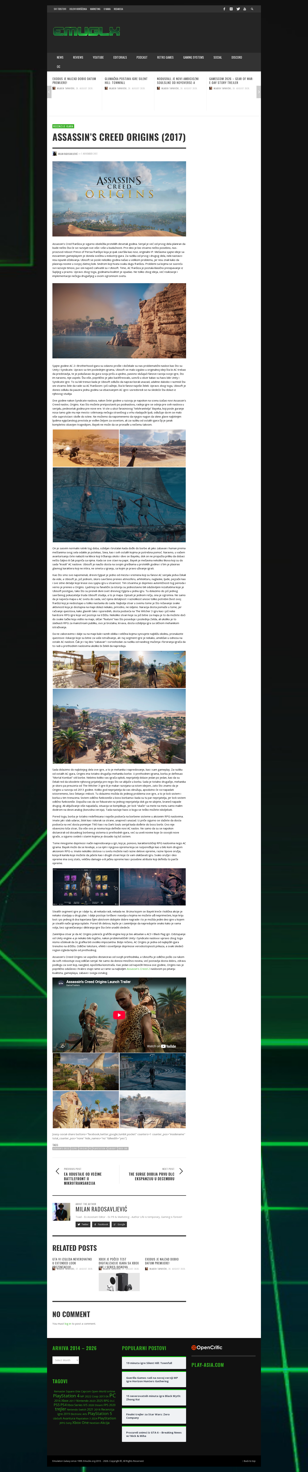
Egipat (74, 1148)
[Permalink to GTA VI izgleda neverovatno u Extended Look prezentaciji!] (232, 101)
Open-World (99, 1391)
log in (68, 1323)
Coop (95, 1396)
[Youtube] (244, 8)
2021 (90, 1409)
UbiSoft (113, 1148)
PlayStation (107, 1418)
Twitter (85, 1224)
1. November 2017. (89, 153)
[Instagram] (231, 8)
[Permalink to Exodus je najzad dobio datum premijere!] (165, 1282)
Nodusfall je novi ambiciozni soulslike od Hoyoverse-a (73, 80)
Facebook (102, 1224)
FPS (106, 1405)
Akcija (105, 1422)
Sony (69, 1423)
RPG (106, 1401)
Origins (83, 1148)
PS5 (57, 1404)
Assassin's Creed (61, 1148)
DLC (112, 1400)
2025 (99, 1401)
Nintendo (82, 1401)
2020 (112, 1405)
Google (121, 1224)
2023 (92, 1400)
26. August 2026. (84, 88)
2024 (94, 1418)
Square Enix (73, 1391)
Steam (99, 1405)
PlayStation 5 (100, 1413)
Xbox (64, 1400)
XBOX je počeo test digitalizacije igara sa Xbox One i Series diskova (119, 1263)
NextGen (94, 1423)
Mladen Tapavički (66, 88)
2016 (57, 1401)
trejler (60, 1409)
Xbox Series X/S (77, 1405)
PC (90, 1148)
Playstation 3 (83, 1418)
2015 (102, 1396)
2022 (88, 1396)
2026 (91, 1405)
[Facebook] (224, 8)
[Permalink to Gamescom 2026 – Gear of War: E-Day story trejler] (128, 101)
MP (82, 1396)
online (111, 1391)
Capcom (86, 1391)
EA (107, 1396)
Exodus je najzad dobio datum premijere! (162, 1261)
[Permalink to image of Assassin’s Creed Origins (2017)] (119, 198)
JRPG (62, 1423)
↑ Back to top (249, 1461)
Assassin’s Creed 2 (138, 969)
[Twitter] (238, 8)
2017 (72, 1400)
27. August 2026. (241, 88)
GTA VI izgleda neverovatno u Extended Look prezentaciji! (230, 80)
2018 (97, 1409)
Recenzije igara (63, 126)
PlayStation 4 (100, 1148)
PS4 (63, 1404)
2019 (66, 1414)
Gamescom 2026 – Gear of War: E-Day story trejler (127, 80)
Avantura (69, 1418)
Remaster (59, 1391)
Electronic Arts (79, 1414)
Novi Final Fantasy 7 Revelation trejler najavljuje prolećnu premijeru (179, 82)
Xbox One (123, 1148)
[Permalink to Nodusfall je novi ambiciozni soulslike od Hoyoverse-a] (76, 101)
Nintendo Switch (76, 1409)
